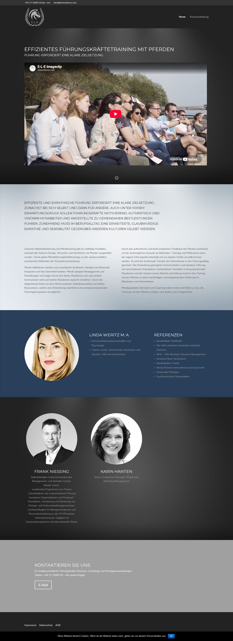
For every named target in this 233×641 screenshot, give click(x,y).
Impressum (30, 625)
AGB (57, 625)
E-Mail (43, 585)
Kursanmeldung (199, 17)
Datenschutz (46, 625)
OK (171, 636)
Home (182, 17)
